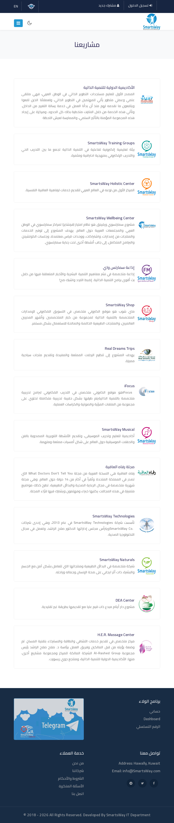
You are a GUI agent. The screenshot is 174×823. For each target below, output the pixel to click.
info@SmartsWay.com (141, 770)
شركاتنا (78, 770)
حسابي (154, 711)
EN (16, 6)
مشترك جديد (107, 5)
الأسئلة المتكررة (71, 786)
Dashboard (152, 718)
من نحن (78, 763)
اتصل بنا (78, 793)
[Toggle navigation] (18, 23)
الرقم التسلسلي (148, 726)
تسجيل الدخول (138, 5)
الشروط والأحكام (71, 778)
